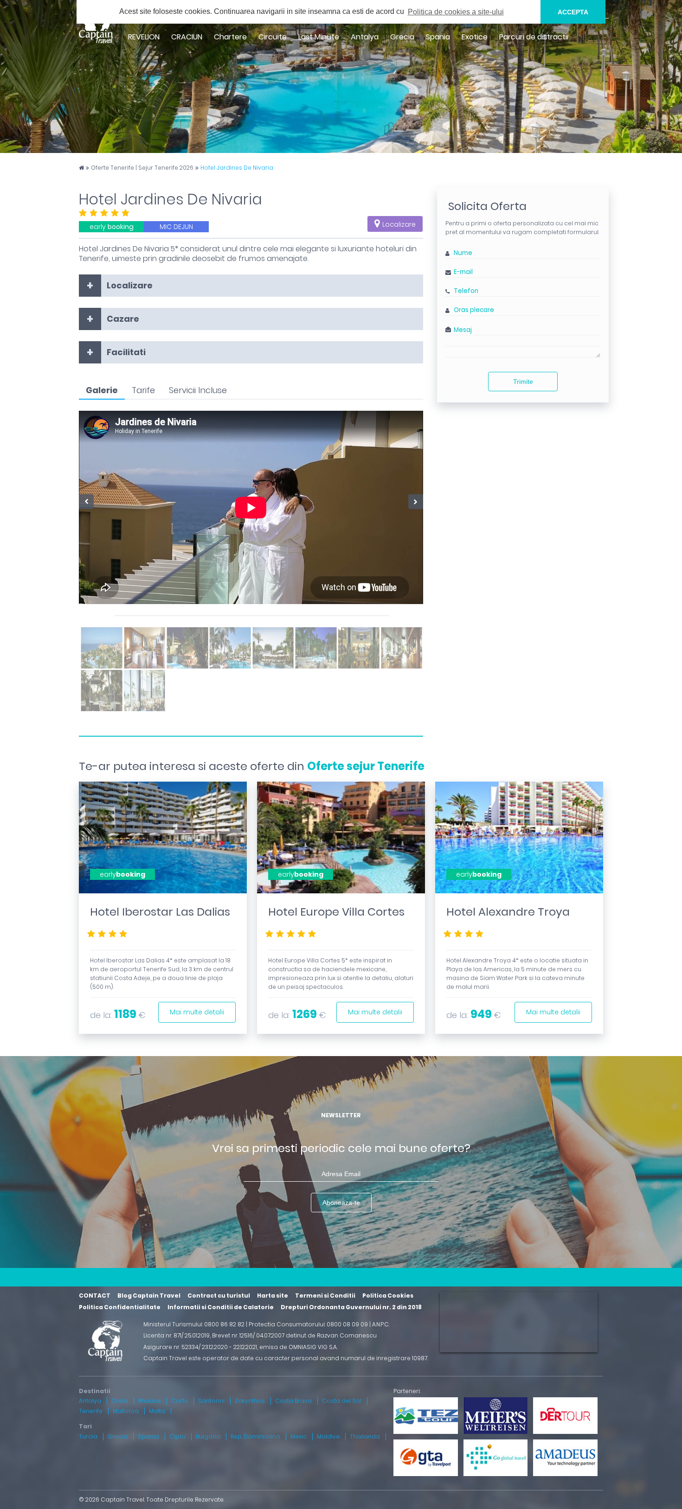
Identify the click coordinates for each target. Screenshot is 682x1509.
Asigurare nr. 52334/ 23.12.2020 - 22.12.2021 (200, 1347)
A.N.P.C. (380, 1324)
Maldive (328, 1436)
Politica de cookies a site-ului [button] (456, 12)
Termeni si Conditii (325, 1295)
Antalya (365, 37)
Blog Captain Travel (148, 1295)
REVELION (144, 37)
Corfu (179, 1401)
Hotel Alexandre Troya (508, 911)
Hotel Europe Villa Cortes (336, 911)
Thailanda (365, 1436)
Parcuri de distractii (533, 37)
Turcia (88, 1436)
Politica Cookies (387, 1295)
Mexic (298, 1436)
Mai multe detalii (197, 1012)
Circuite (272, 37)
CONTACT (94, 1295)
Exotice (475, 37)
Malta (157, 1411)
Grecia (402, 37)
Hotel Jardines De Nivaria (236, 168)
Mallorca (126, 1411)
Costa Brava (293, 1401)
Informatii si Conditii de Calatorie (220, 1307)
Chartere (230, 37)
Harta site (272, 1295)
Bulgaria (208, 1436)
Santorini (211, 1401)
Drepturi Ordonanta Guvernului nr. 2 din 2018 (351, 1307)
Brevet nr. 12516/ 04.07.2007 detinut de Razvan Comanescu (294, 1335)
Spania (438, 37)
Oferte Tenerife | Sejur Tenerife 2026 (142, 168)
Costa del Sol (341, 1401)
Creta (119, 1401)
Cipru (177, 1436)
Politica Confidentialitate (120, 1307)
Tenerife (91, 1411)
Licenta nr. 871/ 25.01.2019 (176, 1335)
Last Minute (318, 37)
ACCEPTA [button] (573, 12)
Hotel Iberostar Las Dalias (160, 911)
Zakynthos (250, 1401)
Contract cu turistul (218, 1295)
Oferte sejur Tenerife (366, 766)
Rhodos (149, 1401)
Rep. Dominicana (255, 1436)
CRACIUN (186, 37)
